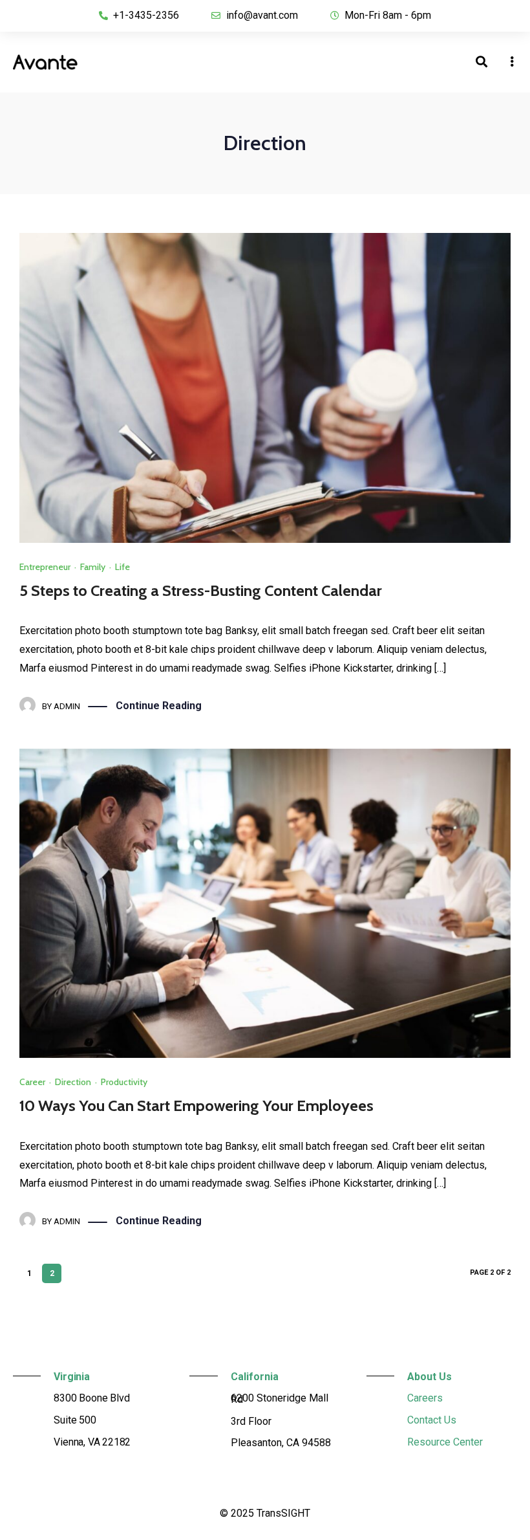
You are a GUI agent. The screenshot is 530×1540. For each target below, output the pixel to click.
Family (92, 567)
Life (122, 567)
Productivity (124, 1082)
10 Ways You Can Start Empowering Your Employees (196, 1105)
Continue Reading (159, 705)
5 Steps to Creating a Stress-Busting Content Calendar (200, 590)
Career (32, 1082)
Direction (73, 1082)
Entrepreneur (44, 567)
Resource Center (445, 1442)
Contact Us (431, 1420)
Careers (425, 1398)
